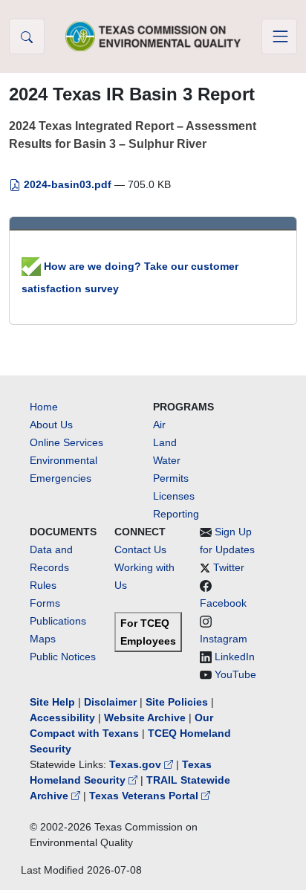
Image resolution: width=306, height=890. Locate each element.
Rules (43, 585)
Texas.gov (136, 764)
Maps (43, 639)
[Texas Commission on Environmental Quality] (153, 36)
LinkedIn (235, 656)
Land (165, 442)
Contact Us (140, 549)
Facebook (223, 603)
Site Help (52, 702)
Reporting (176, 514)
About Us (51, 425)
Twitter (228, 567)
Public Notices (63, 656)
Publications (58, 621)
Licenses (174, 496)
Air (159, 425)
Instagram (223, 639)
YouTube (235, 674)
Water (166, 460)
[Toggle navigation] (279, 36)
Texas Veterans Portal (145, 796)
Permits (171, 478)
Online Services (66, 442)
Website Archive (145, 717)
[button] (27, 36)
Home (44, 407)
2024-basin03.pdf (67, 184)
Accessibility (64, 717)
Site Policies (177, 702)
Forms (45, 603)
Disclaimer (110, 702)
